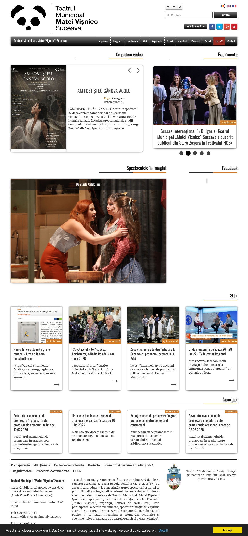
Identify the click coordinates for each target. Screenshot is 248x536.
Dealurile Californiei (88, 190)
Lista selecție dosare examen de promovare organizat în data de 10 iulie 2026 (93, 426)
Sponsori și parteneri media (123, 471)
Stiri (145, 41)
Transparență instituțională (30, 471)
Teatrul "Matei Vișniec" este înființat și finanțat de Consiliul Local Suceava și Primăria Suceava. (211, 480)
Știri (233, 301)
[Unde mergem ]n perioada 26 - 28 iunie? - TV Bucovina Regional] (211, 330)
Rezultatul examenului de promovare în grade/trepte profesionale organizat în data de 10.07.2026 (34, 428)
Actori (208, 41)
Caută (226, 15)
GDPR (77, 477)
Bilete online (197, 26)
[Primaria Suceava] (174, 482)
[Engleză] (228, 5)
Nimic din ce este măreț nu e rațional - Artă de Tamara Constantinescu (32, 359)
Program (117, 41)
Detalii (162, 530)
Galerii (170, 41)
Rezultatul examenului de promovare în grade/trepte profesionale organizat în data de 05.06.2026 (209, 428)
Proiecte (94, 471)
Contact (231, 41)
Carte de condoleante (69, 471)
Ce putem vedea (129, 54)
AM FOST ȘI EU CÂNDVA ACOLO (104, 90)
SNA (150, 471)
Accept (228, 529)
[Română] (222, 5)
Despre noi (103, 41)
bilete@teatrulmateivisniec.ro (31, 497)
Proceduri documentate (52, 477)
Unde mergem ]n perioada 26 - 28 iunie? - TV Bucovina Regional (210, 357)
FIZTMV (219, 41)
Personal (195, 41)
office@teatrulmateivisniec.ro (40, 522)
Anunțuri (182, 41)
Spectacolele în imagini (146, 173)
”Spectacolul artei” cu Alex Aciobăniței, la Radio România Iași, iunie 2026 (93, 359)
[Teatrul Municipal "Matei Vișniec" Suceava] (53, 18)
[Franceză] (234, 5)
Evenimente (132, 41)
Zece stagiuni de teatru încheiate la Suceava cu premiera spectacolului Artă (152, 359)
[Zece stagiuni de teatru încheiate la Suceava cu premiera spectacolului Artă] (153, 330)
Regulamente (22, 477)
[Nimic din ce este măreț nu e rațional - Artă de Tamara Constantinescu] (36, 330)
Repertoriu (157, 41)
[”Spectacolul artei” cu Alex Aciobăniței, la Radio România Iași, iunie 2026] (95, 330)
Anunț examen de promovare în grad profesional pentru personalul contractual (153, 426)
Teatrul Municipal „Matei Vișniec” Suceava (40, 40)
